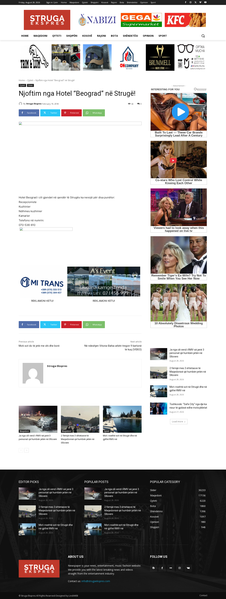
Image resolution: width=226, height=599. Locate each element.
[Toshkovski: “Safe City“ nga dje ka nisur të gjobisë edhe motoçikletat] (158, 409)
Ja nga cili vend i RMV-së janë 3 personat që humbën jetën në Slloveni (187, 353)
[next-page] (26, 450)
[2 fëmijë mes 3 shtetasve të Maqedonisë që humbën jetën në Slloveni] (80, 419)
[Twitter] (196, 3)
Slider (30, 85)
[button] (203, 36)
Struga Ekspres (33, 103)
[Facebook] (186, 3)
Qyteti (30, 80)
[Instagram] (191, 3)
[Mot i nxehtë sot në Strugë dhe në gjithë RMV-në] (122, 419)
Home (22, 80)
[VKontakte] (188, 568)
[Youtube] (205, 3)
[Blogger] (153, 568)
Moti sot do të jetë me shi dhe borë (39, 345)
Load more (177, 421)
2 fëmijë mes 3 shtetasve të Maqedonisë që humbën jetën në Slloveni (77, 439)
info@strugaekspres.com (96, 581)
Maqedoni (24, 431)
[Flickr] (170, 568)
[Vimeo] (200, 3)
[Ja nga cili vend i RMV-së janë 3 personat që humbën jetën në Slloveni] (38, 419)
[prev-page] (21, 450)
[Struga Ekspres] (21, 103)
